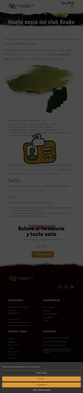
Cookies (35, 390)
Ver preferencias (41, 385)
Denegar (41, 379)
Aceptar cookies (41, 373)
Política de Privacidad (44, 390)
